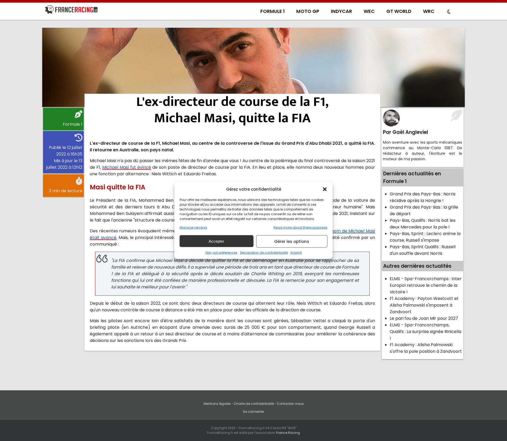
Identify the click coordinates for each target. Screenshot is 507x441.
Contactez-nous (290, 403)
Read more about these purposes (300, 227)
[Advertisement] (253, 67)
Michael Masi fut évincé (126, 167)
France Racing (288, 432)
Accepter (216, 241)
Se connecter (253, 411)
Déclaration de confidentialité (264, 252)
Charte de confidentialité (254, 403)
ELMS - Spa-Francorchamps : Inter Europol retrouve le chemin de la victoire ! (426, 285)
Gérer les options (291, 241)
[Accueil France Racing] (71, 10)
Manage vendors (193, 227)
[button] (324, 189)
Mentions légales (217, 403)
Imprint (296, 252)
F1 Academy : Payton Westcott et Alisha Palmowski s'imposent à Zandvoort (424, 305)
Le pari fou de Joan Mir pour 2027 (424, 318)
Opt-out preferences (221, 252)
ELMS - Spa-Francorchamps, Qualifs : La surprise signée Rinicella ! (425, 331)
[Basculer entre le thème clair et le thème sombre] (449, 12)
